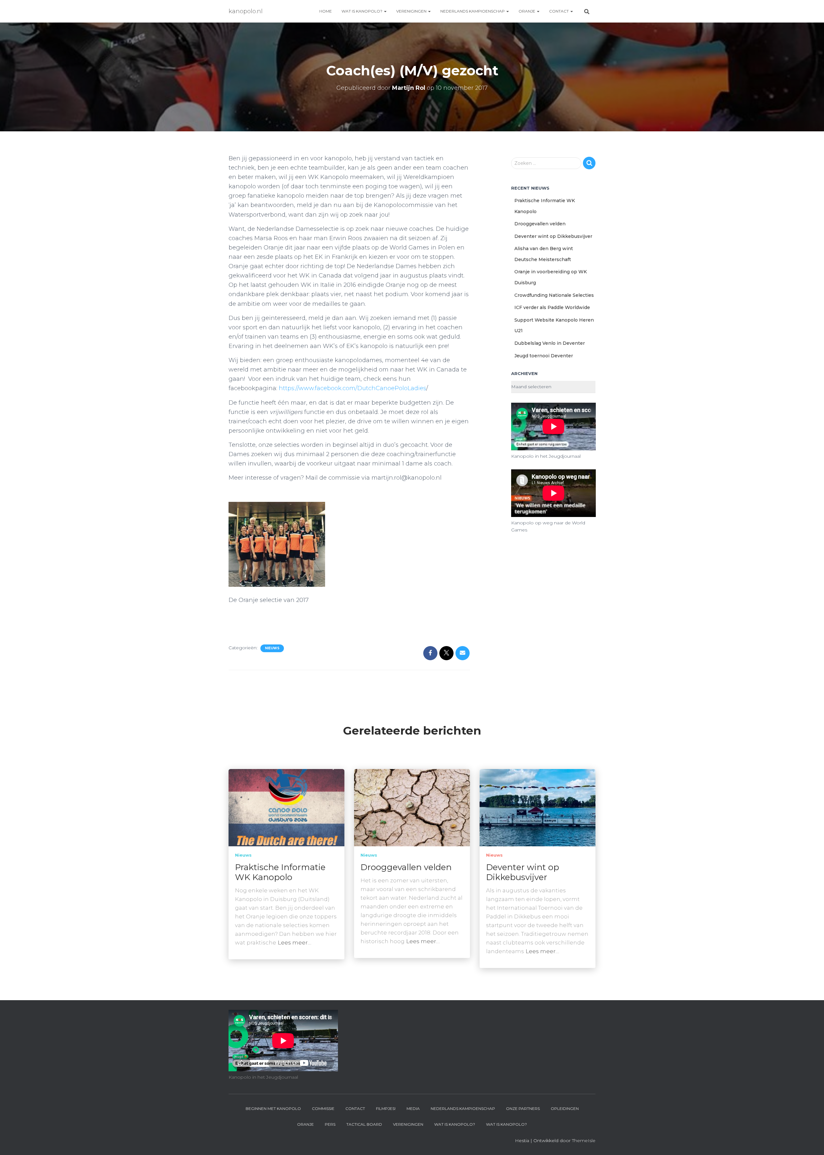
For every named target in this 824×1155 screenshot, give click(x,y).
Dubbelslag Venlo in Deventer (549, 343)
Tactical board (364, 1124)
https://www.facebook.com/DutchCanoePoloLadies (352, 388)
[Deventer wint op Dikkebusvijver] (537, 807)
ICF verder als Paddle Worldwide (552, 307)
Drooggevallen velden (540, 224)
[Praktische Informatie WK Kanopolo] (286, 807)
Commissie (323, 1108)
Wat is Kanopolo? (362, 11)
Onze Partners (523, 1108)
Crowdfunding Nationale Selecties (554, 295)
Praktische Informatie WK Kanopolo (280, 872)
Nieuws (272, 648)
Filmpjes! (386, 1108)
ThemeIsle (583, 1140)
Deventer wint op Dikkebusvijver (553, 236)
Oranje (527, 11)
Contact (559, 11)
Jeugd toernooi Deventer (543, 356)
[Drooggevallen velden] (412, 807)
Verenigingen (411, 11)
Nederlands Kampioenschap (473, 11)
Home (325, 11)
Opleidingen (565, 1108)
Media (413, 1108)
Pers (330, 1124)
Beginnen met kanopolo (273, 1108)
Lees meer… (294, 942)
